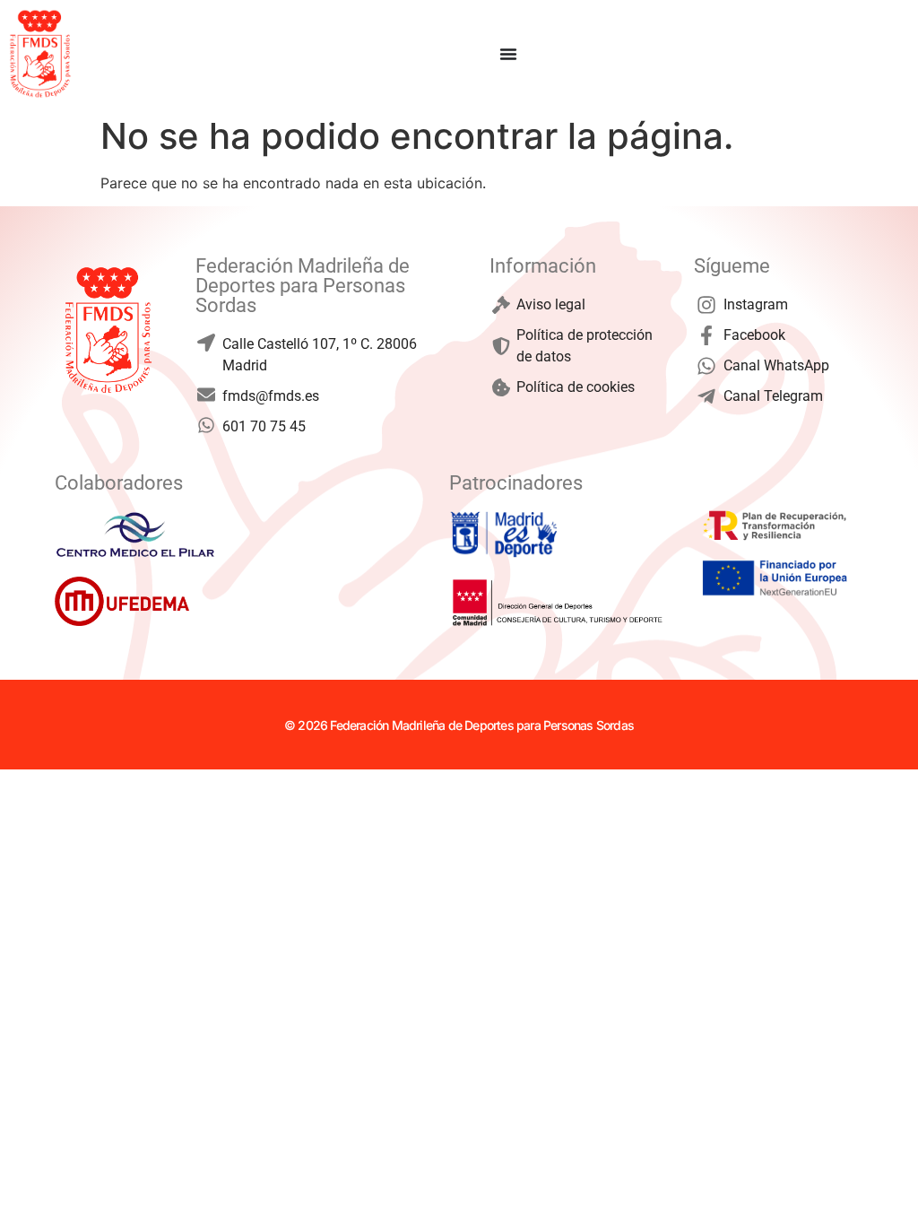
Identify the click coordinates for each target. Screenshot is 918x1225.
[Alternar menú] (508, 54)
